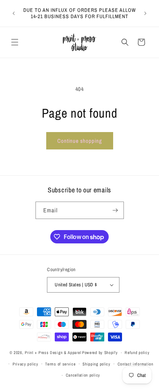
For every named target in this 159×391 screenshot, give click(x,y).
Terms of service (60, 364)
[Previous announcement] (14, 13)
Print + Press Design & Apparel (53, 352)
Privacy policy (25, 364)
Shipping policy (96, 364)
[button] (15, 42)
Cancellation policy (83, 375)
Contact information (135, 364)
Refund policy (137, 352)
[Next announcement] (145, 13)
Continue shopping (79, 141)
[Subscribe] (115, 210)
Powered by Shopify (100, 352)
